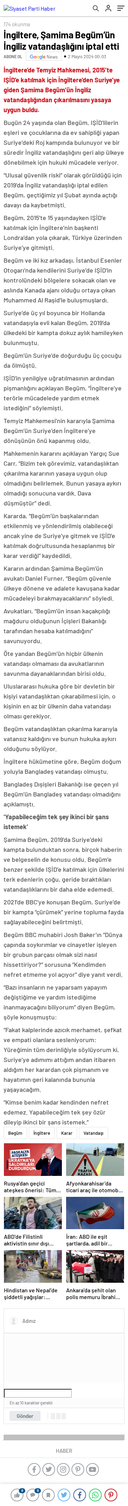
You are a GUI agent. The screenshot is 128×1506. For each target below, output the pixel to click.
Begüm (15, 1133)
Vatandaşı (93, 1133)
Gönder (25, 1416)
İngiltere (41, 1133)
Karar (67, 1133)
